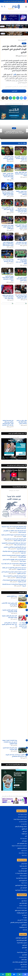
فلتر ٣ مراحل (24, 868)
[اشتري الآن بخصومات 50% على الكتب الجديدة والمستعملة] (14, 113)
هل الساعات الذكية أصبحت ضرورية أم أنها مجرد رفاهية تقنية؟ (13, 535)
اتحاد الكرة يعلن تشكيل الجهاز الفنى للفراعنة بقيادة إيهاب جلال (7, 296)
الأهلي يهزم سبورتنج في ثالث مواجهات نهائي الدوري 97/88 (7, 227)
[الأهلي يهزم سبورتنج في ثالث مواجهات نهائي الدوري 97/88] (7, 220)
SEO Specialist (23, 839)
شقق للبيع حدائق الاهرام (21, 938)
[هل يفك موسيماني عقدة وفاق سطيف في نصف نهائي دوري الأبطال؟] (21, 289)
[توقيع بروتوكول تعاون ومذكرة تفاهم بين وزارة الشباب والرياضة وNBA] (7, 237)
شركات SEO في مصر (22, 920)
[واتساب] (14, 98)
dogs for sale (24, 851)
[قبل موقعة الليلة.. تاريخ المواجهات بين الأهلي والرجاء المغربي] (21, 219)
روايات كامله (24, 960)
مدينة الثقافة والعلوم (12, 596)
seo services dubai (23, 822)
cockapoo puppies (23, 957)
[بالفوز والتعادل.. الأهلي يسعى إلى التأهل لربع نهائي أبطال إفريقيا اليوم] (7, 168)
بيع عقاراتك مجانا (14, 23)
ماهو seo (25, 918)
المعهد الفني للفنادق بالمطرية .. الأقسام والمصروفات (9, 611)
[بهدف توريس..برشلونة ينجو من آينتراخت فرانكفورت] (21, 186)
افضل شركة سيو (23, 903)
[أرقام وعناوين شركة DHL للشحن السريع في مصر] (22, 605)
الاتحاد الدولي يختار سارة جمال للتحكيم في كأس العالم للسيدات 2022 (7, 193)
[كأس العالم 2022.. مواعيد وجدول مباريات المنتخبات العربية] (21, 167)
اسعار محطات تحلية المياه (21, 890)
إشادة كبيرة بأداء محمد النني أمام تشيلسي (8, 260)
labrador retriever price (22, 898)
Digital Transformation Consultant (19, 846)
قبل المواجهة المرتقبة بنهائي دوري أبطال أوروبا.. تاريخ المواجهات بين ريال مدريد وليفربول (7, 423)
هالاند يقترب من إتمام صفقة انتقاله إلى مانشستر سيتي (22, 422)
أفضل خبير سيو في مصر (14, 768)
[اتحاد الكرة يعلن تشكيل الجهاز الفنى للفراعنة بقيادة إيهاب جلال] (7, 289)
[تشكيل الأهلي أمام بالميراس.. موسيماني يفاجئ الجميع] (7, 150)
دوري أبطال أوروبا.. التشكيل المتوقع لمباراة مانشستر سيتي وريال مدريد (7, 278)
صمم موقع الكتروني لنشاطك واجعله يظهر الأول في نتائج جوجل (14, 13)
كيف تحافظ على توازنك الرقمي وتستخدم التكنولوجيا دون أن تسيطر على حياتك (14, 544)
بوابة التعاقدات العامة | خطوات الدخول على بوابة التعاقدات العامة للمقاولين (9, 742)
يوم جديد (25, 930)
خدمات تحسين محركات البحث (20, 819)
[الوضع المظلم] (4, 7)
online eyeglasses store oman (20, 969)
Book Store (24, 855)
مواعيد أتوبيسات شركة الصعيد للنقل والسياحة (10, 748)
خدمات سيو (24, 901)
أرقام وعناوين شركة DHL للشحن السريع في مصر (9, 604)
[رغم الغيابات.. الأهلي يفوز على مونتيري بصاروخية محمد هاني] (21, 150)
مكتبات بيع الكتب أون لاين (21, 826)
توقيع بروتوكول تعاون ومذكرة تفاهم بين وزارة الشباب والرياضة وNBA (8, 243)
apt (26, 950)
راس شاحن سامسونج (22, 848)
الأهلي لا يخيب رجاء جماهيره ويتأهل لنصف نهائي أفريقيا (21, 278)
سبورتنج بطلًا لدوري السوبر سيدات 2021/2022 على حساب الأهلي (21, 261)
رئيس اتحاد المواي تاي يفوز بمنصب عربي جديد (21, 243)
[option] (14, 130)
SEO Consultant (23, 876)
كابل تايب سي (23, 888)
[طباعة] (3, 98)
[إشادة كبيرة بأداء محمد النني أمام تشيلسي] (7, 253)
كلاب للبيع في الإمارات (22, 913)
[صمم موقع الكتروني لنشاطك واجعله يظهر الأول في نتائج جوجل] (14, 801)
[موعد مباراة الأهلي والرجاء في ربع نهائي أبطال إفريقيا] (7, 202)
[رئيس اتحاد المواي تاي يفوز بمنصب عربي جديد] (21, 237)
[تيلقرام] (10, 98)
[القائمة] (26, 7)
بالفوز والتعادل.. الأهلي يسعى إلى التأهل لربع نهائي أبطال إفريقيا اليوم (8, 176)
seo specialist (24, 824)
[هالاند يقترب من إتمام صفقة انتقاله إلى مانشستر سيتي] (21, 361)
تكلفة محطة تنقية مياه (21, 878)
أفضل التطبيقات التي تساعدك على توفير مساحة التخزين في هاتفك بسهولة (15, 539)
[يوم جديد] (14, 7)
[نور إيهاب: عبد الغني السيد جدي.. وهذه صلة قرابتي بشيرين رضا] (22, 680)
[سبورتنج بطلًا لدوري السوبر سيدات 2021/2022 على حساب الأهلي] (21, 253)
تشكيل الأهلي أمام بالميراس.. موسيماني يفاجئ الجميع (8, 158)
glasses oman (24, 967)
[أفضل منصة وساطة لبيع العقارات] (14, 26)
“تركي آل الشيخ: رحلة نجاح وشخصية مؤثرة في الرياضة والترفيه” (14, 132)
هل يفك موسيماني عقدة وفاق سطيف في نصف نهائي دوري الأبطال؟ (21, 296)
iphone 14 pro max (23, 853)
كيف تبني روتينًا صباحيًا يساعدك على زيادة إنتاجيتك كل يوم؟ (14, 585)
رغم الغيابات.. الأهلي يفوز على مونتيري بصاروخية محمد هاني (21, 158)
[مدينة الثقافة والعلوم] (22, 598)
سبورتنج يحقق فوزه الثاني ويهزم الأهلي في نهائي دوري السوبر (21, 210)
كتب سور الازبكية (23, 927)
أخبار (14, 128)
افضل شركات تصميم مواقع (21, 910)
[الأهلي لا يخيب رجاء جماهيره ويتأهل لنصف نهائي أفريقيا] (21, 272)
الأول (14, 74)
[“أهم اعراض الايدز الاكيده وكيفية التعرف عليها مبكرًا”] (22, 618)
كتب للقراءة (24, 834)
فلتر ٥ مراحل (24, 864)
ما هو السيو (24, 925)
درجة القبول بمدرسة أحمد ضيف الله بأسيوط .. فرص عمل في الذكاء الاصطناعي (16, 755)
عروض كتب (24, 841)
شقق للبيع (24, 947)
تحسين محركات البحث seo (21, 873)
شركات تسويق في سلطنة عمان (20, 962)
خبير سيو (25, 831)
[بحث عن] (2, 7)
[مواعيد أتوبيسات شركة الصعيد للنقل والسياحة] (22, 750)
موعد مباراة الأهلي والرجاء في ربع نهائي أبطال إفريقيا (7, 209)
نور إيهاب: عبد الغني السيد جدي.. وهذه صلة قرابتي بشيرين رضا (9, 624)
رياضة (19, 40)
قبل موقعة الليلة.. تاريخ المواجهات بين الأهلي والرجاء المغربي (21, 226)
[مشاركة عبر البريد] (6, 98)
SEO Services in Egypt (22, 908)
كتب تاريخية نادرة (23, 880)
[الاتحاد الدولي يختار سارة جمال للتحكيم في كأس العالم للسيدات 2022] (7, 186)
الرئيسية (23, 40)
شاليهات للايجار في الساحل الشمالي (18, 922)
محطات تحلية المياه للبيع (21, 885)
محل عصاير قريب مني (22, 843)
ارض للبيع (24, 945)
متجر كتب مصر (24, 964)
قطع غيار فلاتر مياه (23, 871)
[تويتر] (21, 98)
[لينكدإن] (17, 98)
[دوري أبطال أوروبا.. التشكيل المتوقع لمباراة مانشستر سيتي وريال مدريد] (7, 271)
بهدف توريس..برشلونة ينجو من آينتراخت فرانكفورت (21, 192)
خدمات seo (24, 915)
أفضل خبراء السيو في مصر (14, 437)
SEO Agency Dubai (22, 814)
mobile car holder (23, 906)
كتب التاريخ (24, 829)
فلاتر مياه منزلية (23, 866)
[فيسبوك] (25, 98)
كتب (26, 836)
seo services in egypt (22, 817)
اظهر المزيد (14, 91)
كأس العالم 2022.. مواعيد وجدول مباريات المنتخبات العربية (21, 174)
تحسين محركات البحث (22, 943)
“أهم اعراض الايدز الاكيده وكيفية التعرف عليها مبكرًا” (9, 616)
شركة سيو (24, 955)
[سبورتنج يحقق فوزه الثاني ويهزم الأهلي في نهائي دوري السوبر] (21, 203)
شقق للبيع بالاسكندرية (22, 940)
